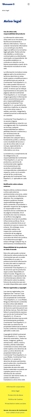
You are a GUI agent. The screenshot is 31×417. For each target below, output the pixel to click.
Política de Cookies (15, 399)
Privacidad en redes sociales (15, 404)
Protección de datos (15, 395)
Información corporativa (15, 387)
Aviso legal (15, 391)
